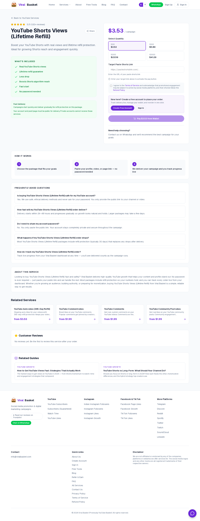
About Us (76, 456)
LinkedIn (161, 437)
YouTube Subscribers (57, 404)
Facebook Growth (129, 409)
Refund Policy (119, 90)
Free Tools (91, 4)
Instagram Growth (92, 418)
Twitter (160, 423)
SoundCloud (163, 432)
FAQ (113, 4)
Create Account (79, 460)
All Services (77, 485)
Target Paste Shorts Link (120, 64)
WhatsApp (156, 5)
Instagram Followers (93, 409)
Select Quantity (116, 38)
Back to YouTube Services (26, 18)
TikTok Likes (127, 418)
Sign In (183, 4)
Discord (160, 409)
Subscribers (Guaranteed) (59, 409)
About (78, 4)
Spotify (160, 418)
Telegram (161, 404)
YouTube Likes (54, 418)
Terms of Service (132, 85)
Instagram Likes (91, 413)
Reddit (160, 413)
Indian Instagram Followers (96, 404)
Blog (104, 4)
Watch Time (53, 413)
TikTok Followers (129, 413)
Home (52, 4)
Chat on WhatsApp (21, 423)
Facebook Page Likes (131, 404)
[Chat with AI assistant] (192, 513)
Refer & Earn (77, 477)
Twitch (160, 427)
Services (63, 4)
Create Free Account (122, 108)
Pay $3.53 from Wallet (148, 118)
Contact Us (77, 489)
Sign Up (168, 4)
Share (92, 31)
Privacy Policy (79, 493)
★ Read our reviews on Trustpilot (23, 416)
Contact (124, 4)
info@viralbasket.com (21, 456)
